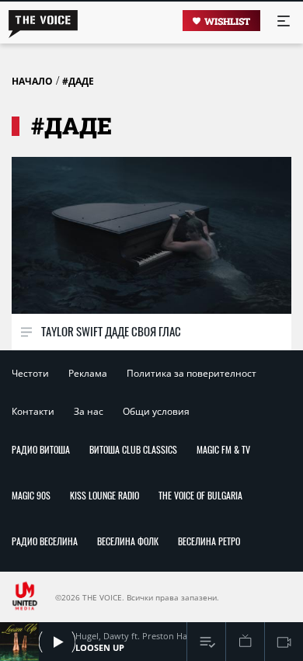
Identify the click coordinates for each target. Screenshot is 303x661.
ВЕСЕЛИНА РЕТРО (209, 541)
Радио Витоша (41, 449)
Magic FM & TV (223, 449)
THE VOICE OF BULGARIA (200, 495)
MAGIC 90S (31, 495)
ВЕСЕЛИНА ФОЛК (127, 541)
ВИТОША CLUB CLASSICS (133, 449)
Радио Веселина (45, 541)
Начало (32, 81)
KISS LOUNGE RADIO (104, 495)
